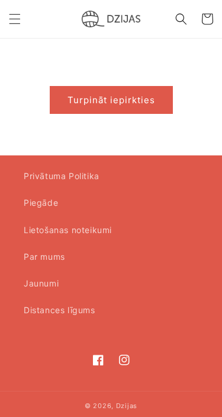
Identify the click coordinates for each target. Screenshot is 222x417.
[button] (15, 19)
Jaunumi (41, 283)
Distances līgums (59, 310)
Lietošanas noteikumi (68, 230)
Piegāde (41, 203)
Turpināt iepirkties (111, 100)
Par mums (44, 257)
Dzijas (126, 406)
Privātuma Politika (61, 176)
